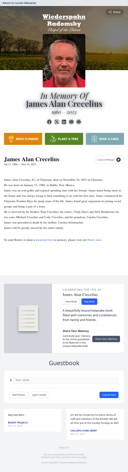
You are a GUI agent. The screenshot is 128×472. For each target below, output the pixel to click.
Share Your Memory (106, 338)
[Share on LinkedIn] (64, 122)
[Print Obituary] (79, 122)
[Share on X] (57, 122)
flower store (94, 240)
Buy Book (89, 301)
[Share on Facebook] (49, 122)
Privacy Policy (54, 457)
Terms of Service (73, 457)
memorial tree (44, 240)
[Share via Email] (71, 122)
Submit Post (109, 394)
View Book (71, 301)
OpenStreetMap (67, 462)
